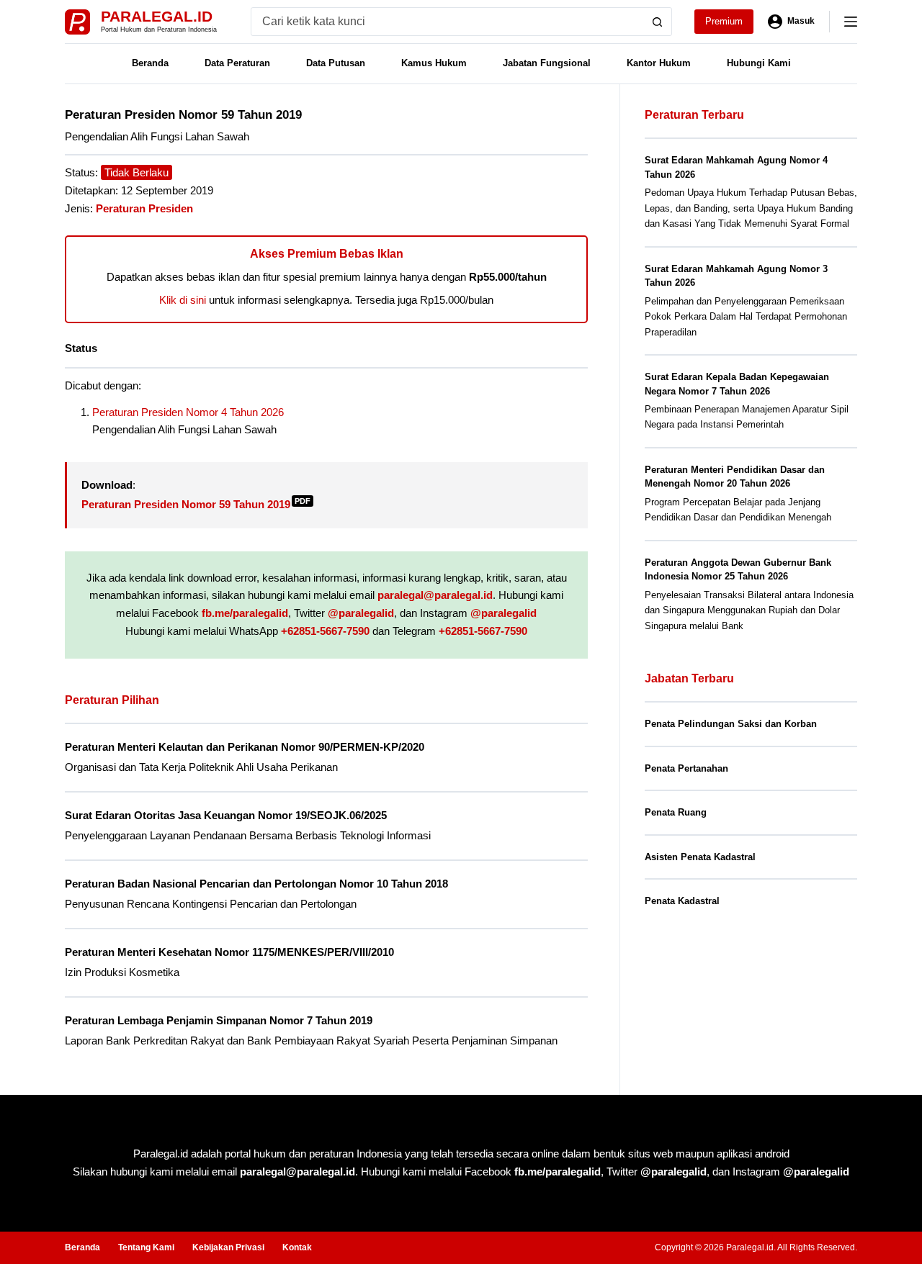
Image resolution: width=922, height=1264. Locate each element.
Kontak (297, 1247)
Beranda (150, 63)
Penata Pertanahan (686, 768)
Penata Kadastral (682, 900)
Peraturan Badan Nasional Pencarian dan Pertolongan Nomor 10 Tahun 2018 (256, 883)
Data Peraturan (237, 63)
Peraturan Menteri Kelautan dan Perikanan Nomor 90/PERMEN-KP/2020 (244, 747)
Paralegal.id (156, 16)
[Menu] (850, 21)
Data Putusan (335, 63)
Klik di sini (182, 300)
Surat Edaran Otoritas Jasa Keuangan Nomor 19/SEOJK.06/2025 (226, 815)
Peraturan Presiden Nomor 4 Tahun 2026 (188, 412)
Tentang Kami (146, 1247)
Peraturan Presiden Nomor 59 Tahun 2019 (195, 504)
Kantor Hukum (659, 63)
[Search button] (657, 21)
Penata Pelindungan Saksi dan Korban (731, 723)
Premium (724, 21)
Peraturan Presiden (144, 208)
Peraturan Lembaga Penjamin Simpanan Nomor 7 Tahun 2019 (218, 1020)
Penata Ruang (676, 812)
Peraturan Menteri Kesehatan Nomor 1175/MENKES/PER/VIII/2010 (229, 952)
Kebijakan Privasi (228, 1247)
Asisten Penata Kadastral (700, 857)
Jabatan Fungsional (547, 63)
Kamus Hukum (434, 63)
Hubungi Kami (759, 63)
